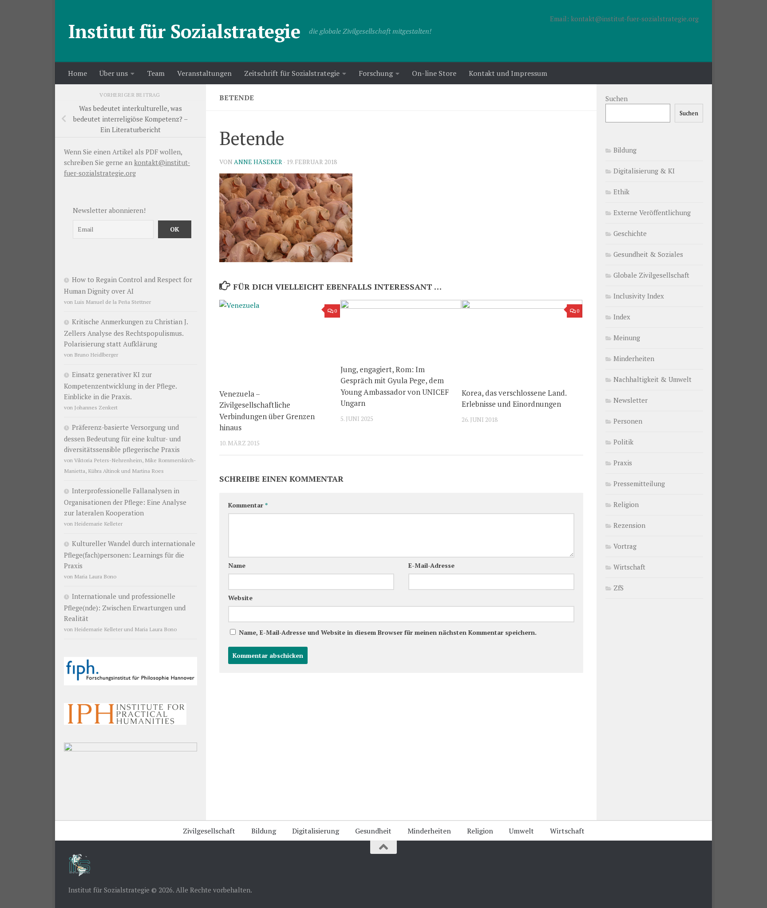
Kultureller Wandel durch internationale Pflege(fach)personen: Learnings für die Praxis (129, 554)
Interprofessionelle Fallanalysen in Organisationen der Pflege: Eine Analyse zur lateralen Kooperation (125, 501)
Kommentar (248, 505)
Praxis (622, 462)
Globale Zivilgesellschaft (651, 275)
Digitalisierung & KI (644, 170)
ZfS (618, 587)
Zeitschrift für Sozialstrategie (292, 73)
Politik (623, 441)
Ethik (621, 191)
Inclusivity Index (638, 295)
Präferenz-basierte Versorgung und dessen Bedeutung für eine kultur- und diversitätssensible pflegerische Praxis (122, 438)
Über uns (113, 73)
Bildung (625, 149)
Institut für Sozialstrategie (184, 31)
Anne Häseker (258, 161)
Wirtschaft (629, 566)
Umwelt (521, 831)
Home (77, 73)
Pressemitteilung (639, 483)
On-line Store (434, 73)
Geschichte (630, 233)
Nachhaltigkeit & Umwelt (652, 379)
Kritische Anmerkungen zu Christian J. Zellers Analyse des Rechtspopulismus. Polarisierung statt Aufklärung (126, 332)
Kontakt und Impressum (508, 73)
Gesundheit (373, 831)
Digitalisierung (315, 831)
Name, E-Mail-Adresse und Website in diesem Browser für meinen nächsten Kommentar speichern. (388, 632)
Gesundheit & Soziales (648, 254)
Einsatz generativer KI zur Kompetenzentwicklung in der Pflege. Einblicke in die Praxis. (120, 385)
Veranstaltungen (204, 73)
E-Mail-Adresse (431, 565)
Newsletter (630, 400)
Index (621, 316)
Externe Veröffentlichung (652, 212)
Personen (627, 421)
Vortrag (625, 546)
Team (156, 73)
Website (240, 598)
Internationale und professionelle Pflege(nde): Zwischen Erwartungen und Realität (125, 607)
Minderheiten (633, 358)
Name (236, 565)
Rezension (629, 525)
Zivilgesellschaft (209, 831)
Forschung (376, 73)
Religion (626, 504)
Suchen (616, 98)
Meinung (626, 337)
